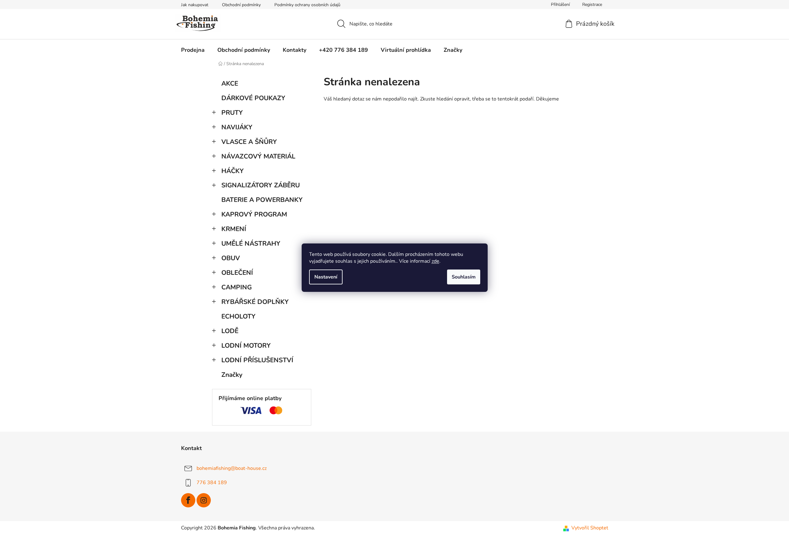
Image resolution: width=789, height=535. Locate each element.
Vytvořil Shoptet (589, 527)
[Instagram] (204, 500)
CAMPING (236, 287)
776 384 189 (212, 482)
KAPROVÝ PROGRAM (254, 214)
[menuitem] (193, 49)
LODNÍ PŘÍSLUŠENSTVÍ (257, 360)
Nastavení (325, 277)
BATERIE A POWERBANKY (262, 199)
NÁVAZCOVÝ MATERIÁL (258, 156)
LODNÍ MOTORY (246, 345)
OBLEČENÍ (237, 272)
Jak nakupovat (194, 5)
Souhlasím (464, 277)
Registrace (592, 4)
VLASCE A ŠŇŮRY (249, 141)
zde (435, 261)
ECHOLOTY (238, 316)
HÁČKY (232, 171)
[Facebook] (188, 500)
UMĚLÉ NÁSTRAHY (250, 243)
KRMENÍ (233, 229)
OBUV (230, 258)
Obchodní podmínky (241, 5)
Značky (231, 374)
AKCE (229, 83)
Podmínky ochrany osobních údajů (307, 5)
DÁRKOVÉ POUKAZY (253, 98)
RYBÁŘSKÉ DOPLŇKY (255, 301)
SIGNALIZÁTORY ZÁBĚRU (260, 185)
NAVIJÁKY (236, 127)
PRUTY (232, 112)
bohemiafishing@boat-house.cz (232, 468)
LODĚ (229, 331)
